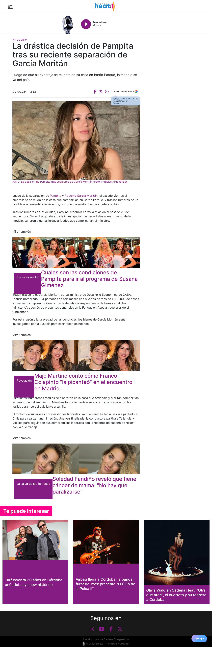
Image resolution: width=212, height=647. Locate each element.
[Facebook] (111, 629)
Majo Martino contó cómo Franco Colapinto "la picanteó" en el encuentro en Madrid (83, 382)
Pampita (55, 195)
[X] (120, 629)
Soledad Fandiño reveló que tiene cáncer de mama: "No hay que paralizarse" (94, 485)
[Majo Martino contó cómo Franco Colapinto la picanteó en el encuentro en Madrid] (76, 355)
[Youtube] (101, 629)
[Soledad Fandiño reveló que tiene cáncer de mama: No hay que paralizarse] (76, 459)
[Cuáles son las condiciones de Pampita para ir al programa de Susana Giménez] (76, 252)
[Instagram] (91, 629)
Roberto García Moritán (81, 195)
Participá (199, 638)
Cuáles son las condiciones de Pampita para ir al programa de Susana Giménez (89, 278)
